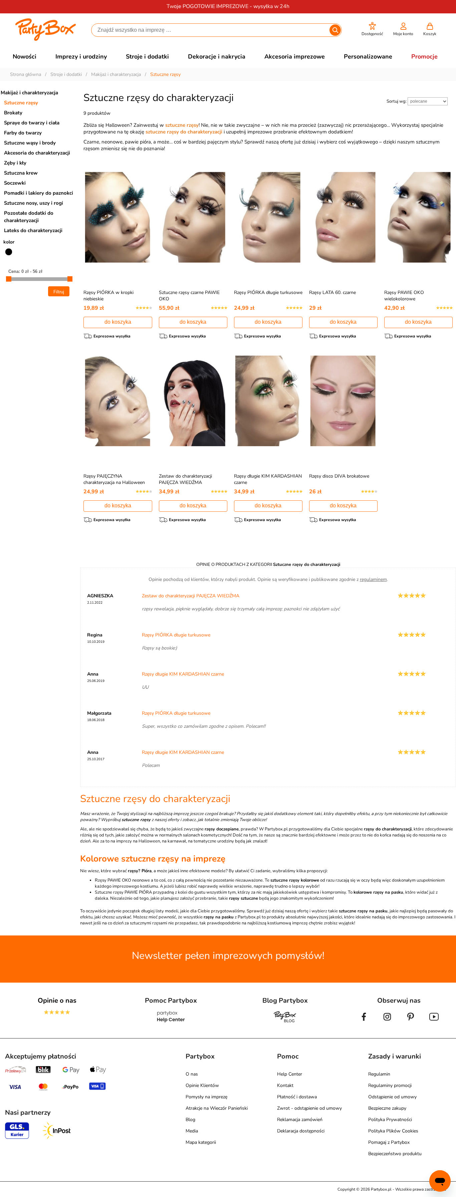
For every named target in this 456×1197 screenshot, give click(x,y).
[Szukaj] (335, 30)
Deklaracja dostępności (300, 1131)
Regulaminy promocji (390, 1085)
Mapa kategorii (201, 1142)
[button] (372, 29)
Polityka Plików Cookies (393, 1131)
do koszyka (117, 322)
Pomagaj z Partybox (389, 1142)
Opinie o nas (57, 1000)
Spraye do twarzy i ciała (31, 122)
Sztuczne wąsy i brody (30, 142)
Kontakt (285, 1085)
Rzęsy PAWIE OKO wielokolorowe (404, 295)
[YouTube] (434, 1022)
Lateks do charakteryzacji (33, 230)
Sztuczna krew (21, 173)
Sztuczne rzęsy (21, 102)
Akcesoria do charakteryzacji (37, 152)
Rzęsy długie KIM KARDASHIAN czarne (183, 674)
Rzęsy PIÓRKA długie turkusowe (268, 292)
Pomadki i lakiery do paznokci (38, 193)
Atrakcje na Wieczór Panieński (217, 1108)
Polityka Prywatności (390, 1119)
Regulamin (379, 1074)
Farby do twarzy (23, 132)
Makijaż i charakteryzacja (29, 92)
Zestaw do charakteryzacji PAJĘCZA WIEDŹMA (185, 479)
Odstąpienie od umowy (392, 1097)
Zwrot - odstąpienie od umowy (309, 1108)
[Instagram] (387, 1022)
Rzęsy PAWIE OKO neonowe (122, 880)
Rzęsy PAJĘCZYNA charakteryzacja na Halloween (114, 479)
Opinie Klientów (202, 1085)
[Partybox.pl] (45, 39)
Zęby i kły (15, 163)
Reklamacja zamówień (299, 1119)
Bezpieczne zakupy (387, 1108)
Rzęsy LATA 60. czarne (332, 292)
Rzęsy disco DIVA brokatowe (339, 476)
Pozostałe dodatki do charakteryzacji (28, 217)
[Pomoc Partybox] (171, 1022)
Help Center (289, 1074)
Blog (190, 1119)
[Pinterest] (410, 1022)
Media (192, 1131)
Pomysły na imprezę (206, 1097)
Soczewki (15, 183)
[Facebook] (364, 1022)
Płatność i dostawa (297, 1097)
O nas (192, 1074)
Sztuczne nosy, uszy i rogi (33, 203)
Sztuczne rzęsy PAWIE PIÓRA (123, 892)
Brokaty (13, 112)
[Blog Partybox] (285, 1022)
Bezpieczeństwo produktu (395, 1154)
